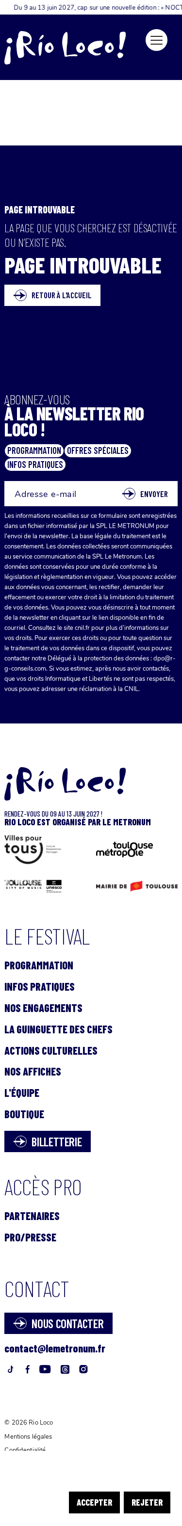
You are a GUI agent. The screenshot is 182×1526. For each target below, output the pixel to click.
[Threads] (65, 1371)
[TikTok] (10, 1371)
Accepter (94, 1502)
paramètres (124, 1485)
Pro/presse (30, 1237)
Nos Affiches (32, 1071)
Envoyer (154, 493)
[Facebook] (27, 1371)
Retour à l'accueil (61, 295)
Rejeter (147, 1502)
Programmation (38, 965)
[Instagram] (83, 1371)
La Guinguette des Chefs (58, 1029)
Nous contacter (67, 1323)
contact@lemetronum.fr (54, 1348)
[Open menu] (156, 40)
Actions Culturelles (51, 1050)
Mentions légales (28, 1436)
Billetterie (57, 1141)
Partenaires (32, 1215)
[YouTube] (45, 1371)
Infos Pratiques (39, 986)
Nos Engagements (43, 1007)
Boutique (24, 1114)
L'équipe (21, 1092)
